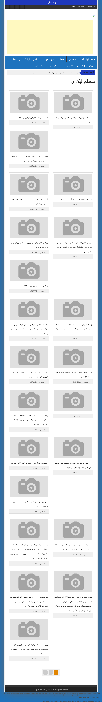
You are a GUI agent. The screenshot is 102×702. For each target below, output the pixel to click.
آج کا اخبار (52, 2)
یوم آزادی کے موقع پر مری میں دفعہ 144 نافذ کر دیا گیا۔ (32, 285)
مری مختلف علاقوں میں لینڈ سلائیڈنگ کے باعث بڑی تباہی (74, 199)
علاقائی (61, 59)
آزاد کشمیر (25, 59)
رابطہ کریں (39, 65)
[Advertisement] (50, 37)
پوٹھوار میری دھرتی (86, 65)
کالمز (36, 59)
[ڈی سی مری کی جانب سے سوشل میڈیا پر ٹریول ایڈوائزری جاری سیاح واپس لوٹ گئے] (29, 184)
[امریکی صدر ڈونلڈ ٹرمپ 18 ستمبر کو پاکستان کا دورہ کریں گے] (29, 447)
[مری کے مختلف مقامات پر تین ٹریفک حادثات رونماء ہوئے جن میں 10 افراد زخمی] (73, 357)
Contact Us (91, 7)
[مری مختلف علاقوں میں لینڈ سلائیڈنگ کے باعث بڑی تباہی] (73, 184)
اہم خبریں (73, 59)
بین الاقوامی (48, 59)
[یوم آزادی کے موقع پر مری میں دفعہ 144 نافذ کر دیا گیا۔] (29, 270)
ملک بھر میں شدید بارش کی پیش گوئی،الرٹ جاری (33, 117)
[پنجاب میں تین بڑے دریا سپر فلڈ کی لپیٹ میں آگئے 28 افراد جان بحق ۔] (73, 102)
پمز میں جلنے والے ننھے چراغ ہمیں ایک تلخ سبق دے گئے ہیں (62, 73)
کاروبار (70, 65)
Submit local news (77, 7)
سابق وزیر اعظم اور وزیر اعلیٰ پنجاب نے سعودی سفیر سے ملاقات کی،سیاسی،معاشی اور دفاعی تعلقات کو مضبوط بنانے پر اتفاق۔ (29, 329)
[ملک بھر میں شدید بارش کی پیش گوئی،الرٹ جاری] (29, 102)
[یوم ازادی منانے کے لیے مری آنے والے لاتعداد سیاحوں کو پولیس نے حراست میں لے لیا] (29, 227)
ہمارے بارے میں (56, 65)
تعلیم (13, 59)
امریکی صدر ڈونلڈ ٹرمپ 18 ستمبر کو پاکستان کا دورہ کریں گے (29, 463)
